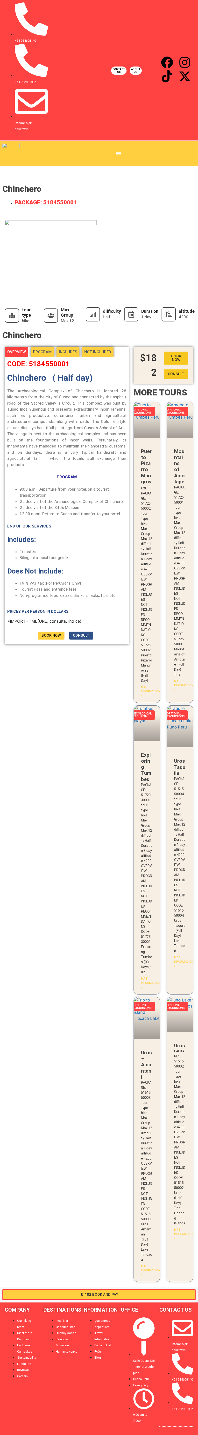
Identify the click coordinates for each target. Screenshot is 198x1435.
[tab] (16, 352)
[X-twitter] (185, 76)
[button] (118, 153)
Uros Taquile (179, 767)
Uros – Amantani (146, 1065)
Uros (179, 1045)
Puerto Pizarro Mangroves (146, 469)
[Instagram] (185, 62)
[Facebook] (167, 62)
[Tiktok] (167, 76)
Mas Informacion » (150, 691)
